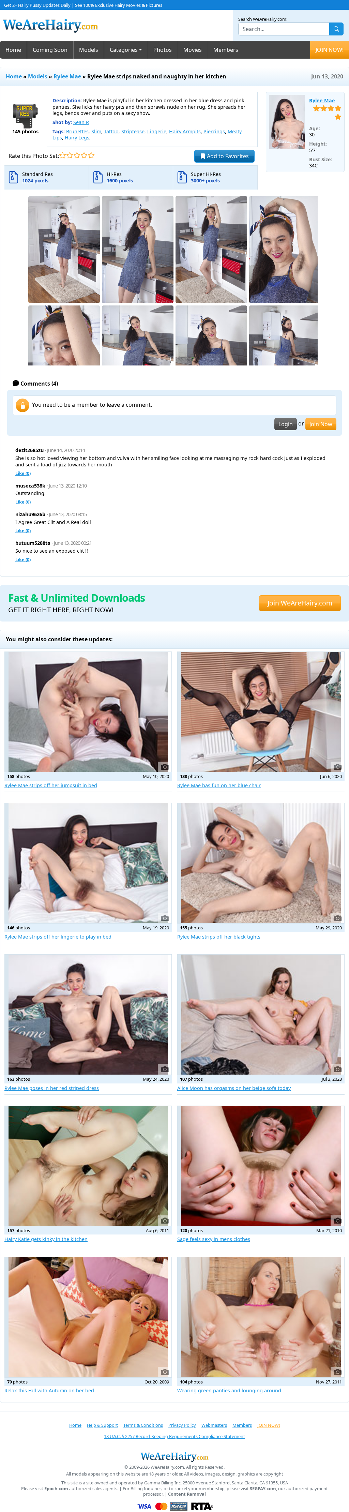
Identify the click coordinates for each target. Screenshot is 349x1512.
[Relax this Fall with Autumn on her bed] (88, 1317)
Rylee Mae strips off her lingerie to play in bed (57, 936)
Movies (192, 50)
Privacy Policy (182, 1425)
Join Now (320, 424)
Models (88, 50)
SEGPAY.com (263, 1489)
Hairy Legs (77, 137)
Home (13, 50)
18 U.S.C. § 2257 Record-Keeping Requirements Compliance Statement (174, 1436)
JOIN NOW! (330, 50)
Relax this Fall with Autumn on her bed (49, 1390)
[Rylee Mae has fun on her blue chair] (261, 712)
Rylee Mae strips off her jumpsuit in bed (50, 785)
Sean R (81, 122)
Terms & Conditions (143, 1425)
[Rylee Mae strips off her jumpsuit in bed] (88, 712)
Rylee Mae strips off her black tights (218, 936)
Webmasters (214, 1425)
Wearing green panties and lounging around (229, 1390)
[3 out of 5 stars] (76, 155)
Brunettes (77, 131)
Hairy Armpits (185, 131)
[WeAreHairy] (174, 1456)
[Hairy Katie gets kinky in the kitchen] (88, 1166)
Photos (162, 50)
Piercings (214, 131)
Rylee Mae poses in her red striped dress (51, 1088)
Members (225, 50)
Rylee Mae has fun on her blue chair (219, 785)
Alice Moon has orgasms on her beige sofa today (234, 1088)
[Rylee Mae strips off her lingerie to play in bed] (88, 863)
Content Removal (187, 1494)
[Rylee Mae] (287, 122)
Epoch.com (56, 1489)
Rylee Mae (67, 76)
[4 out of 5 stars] (84, 155)
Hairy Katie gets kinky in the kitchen (46, 1239)
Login (285, 424)
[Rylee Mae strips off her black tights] (261, 863)
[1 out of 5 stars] (62, 155)
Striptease (133, 131)
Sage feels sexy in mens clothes (213, 1239)
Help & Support (102, 1425)
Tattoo (111, 131)
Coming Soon (50, 50)
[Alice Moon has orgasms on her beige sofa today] (261, 1014)
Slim (96, 131)
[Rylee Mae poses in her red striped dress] (88, 1014)
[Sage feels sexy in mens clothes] (261, 1166)
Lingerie (156, 131)
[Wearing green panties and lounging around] (261, 1317)
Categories (124, 50)
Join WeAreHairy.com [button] (300, 603)
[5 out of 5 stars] (91, 155)
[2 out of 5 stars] (69, 155)
